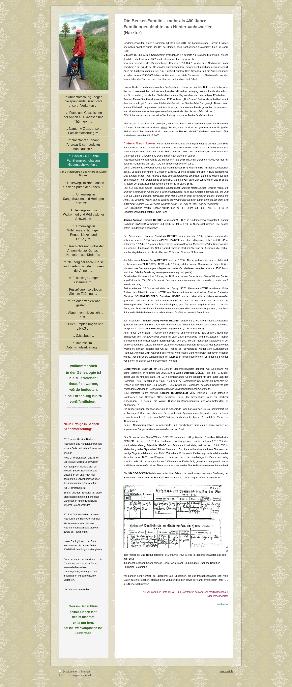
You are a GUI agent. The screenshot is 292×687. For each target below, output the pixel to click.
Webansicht (226, 671)
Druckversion (70, 671)
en (222, 604)
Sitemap (85, 671)
